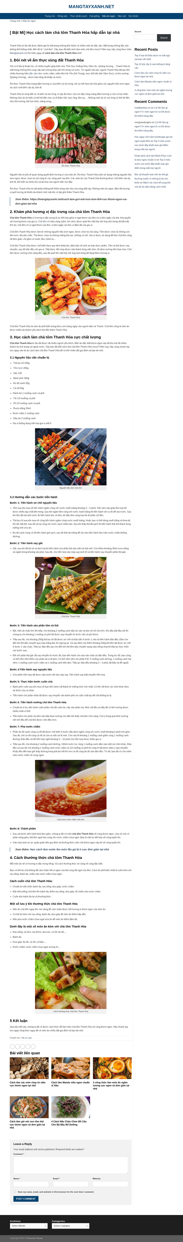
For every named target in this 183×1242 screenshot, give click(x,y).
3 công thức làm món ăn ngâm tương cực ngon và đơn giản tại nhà (111, 1085)
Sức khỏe (133, 16)
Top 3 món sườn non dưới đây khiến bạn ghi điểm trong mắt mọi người (153, 145)
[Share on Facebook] (12, 1046)
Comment (18, 1154)
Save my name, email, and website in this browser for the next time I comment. (56, 1192)
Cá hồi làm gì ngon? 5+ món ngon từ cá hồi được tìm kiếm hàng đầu (152, 112)
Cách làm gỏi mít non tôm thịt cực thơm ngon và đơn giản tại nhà (27, 1124)
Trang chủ (50, 16)
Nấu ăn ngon (108, 16)
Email (56, 1178)
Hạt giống (95, 16)
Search (138, 31)
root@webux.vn (142, 108)
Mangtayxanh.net (18, 53)
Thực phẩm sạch (78, 16)
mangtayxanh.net (91, 6)
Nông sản (62, 16)
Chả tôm (42, 221)
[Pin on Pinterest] (28, 1046)
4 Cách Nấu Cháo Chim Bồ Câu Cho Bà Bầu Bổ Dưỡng (68, 1123)
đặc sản (33, 73)
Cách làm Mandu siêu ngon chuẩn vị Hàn (70, 1084)
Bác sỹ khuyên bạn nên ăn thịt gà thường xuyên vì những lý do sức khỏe (151, 178)
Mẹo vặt (122, 16)
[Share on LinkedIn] (33, 1046)
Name (16, 1178)
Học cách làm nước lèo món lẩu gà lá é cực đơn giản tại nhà (69, 849)
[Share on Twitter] (17, 1046)
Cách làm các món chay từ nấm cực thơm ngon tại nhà (27, 1084)
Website (97, 1178)
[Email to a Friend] (22, 1046)
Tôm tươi (18, 368)
